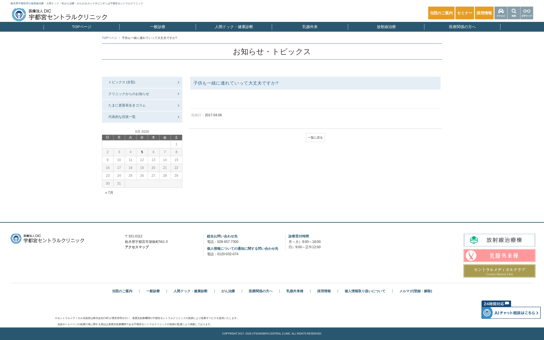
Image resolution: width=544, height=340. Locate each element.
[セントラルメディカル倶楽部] (499, 271)
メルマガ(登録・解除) (415, 291)
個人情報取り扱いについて (365, 291)
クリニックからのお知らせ (128, 94)
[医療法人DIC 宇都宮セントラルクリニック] (47, 239)
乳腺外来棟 (294, 291)
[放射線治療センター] (499, 240)
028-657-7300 (227, 242)
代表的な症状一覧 (122, 117)
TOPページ (81, 27)
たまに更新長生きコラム (127, 105)
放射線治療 (386, 27)
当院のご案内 (122, 291)
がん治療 (228, 291)
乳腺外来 (310, 27)
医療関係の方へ (462, 27)
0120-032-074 (227, 254)
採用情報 (324, 291)
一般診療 (157, 27)
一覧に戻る (315, 137)
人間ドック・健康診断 (234, 27)
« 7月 (109, 192)
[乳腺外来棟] (499, 255)
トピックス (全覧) (121, 82)
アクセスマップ (137, 247)
